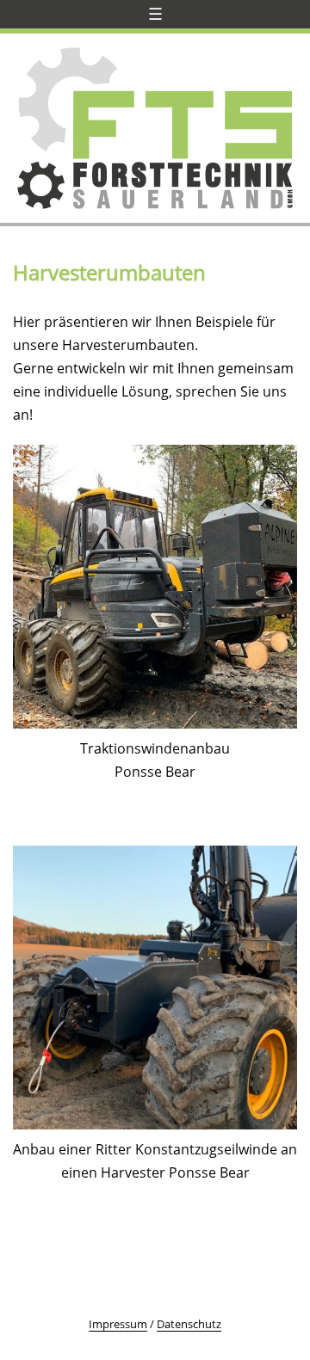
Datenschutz (189, 1324)
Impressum (118, 1324)
